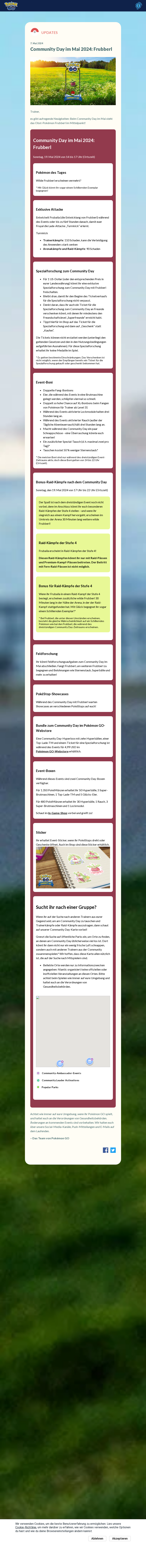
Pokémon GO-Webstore (52, 751)
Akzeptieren (120, 1538)
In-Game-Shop (57, 813)
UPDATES (49, 32)
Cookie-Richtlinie (25, 1527)
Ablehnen (97, 1538)
